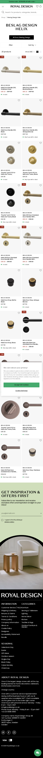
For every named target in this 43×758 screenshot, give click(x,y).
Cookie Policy (6, 628)
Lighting (25, 613)
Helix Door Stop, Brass (8, 342)
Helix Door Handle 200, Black (8, 131)
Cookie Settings (21, 391)
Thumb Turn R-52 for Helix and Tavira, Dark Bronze (8, 428)
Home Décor (26, 616)
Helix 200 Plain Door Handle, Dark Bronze (29, 428)
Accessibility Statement (10, 634)
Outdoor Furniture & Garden (29, 626)
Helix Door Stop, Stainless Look (31, 471)
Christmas (5, 668)
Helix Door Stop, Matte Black (8, 301)
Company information (10, 622)
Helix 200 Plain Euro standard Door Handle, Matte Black (30, 343)
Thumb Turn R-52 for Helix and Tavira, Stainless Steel (8, 173)
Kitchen (25, 619)
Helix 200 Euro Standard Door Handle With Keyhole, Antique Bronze (31, 216)
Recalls (4, 637)
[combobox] (32, 45)
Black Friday (5, 662)
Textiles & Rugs (27, 622)
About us (4, 625)
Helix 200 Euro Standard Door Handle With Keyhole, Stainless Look (31, 258)
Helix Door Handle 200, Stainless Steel (8, 88)
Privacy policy (6, 619)
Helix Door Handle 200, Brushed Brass (30, 88)
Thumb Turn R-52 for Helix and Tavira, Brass (30, 173)
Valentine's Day (7, 647)
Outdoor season (7, 656)
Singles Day (5, 659)
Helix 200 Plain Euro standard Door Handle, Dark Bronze (8, 471)
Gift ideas (5, 653)
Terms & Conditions (9, 616)
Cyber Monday (7, 665)
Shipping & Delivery (8, 610)
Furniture (25, 607)
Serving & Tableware (30, 610)
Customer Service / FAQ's (11, 607)
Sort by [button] (31, 45)
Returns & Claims (8, 613)
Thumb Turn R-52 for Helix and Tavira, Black (8, 216)
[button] (37, 6)
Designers (5, 631)
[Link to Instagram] (14, 732)
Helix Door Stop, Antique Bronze (31, 301)
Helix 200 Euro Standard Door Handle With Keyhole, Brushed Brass (9, 258)
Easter (3, 650)
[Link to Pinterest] (3, 732)
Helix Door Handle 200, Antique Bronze (30, 131)
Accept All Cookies (21, 385)
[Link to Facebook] (9, 732)
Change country (7, 690)
